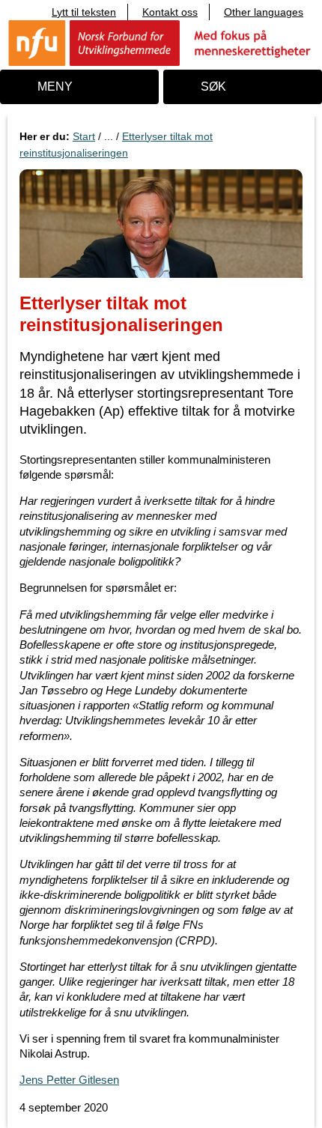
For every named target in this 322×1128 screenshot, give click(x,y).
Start (84, 136)
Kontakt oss (170, 12)
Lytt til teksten (84, 12)
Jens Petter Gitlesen (69, 1079)
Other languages (263, 12)
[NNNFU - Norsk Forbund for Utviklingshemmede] (161, 42)
